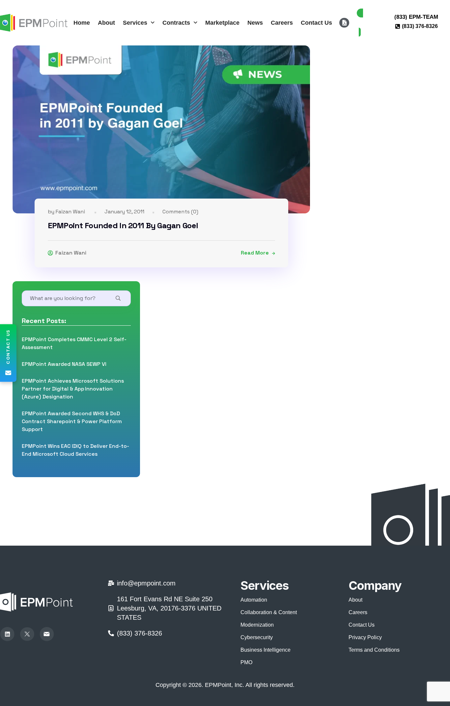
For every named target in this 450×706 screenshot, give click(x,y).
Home (81, 22)
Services (135, 22)
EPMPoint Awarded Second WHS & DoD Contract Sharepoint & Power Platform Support (72, 421)
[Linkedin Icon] (7, 634)
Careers (282, 22)
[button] (138, 22)
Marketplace (222, 22)
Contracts (176, 22)
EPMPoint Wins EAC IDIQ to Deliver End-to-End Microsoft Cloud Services (75, 450)
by (66, 211)
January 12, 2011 (124, 211)
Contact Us (316, 22)
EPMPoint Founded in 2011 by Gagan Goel (123, 225)
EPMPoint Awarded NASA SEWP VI (64, 364)
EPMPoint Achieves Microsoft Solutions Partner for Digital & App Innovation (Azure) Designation (73, 388)
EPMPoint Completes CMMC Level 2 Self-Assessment (74, 343)
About (106, 22)
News (255, 22)
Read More (255, 252)
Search (116, 298)
